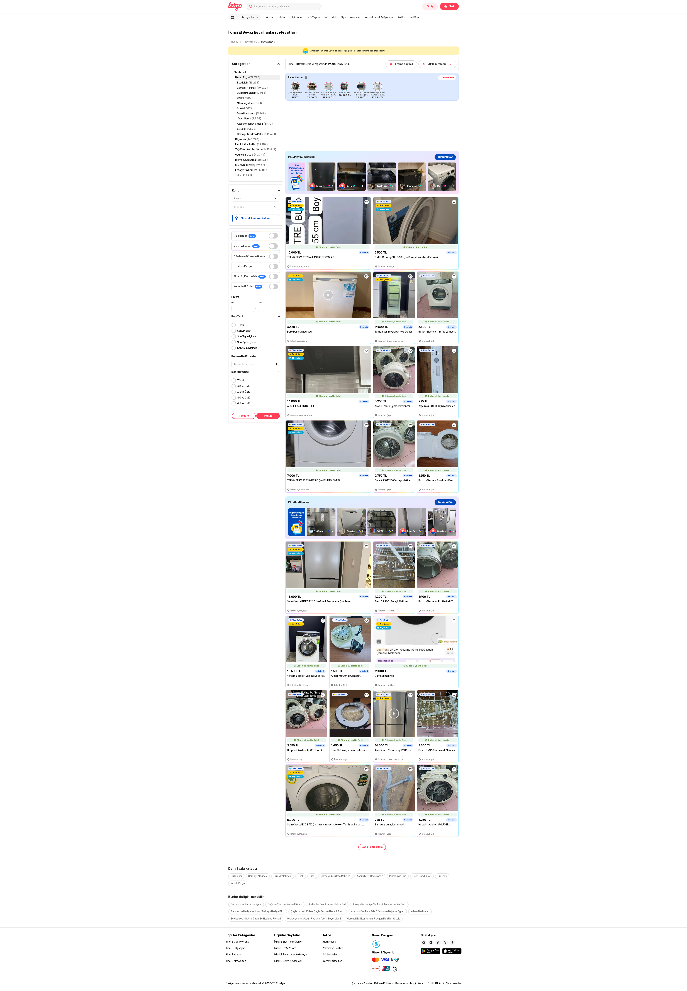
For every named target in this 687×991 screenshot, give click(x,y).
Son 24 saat (244, 330)
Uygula (268, 415)
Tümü (240, 325)
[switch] (273, 235)
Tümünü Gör (447, 77)
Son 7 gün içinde (246, 342)
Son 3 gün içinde (246, 336)
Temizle (244, 415)
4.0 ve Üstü (243, 397)
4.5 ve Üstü (243, 403)
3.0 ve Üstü (243, 386)
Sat (451, 6)
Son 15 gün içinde (247, 348)
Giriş (430, 6)
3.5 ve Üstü (243, 392)
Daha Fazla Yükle (372, 847)
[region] (372, 90)
